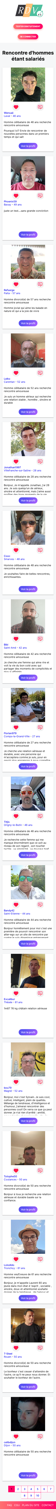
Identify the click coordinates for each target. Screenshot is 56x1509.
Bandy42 (9, 910)
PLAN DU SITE (30, 1505)
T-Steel (8, 1353)
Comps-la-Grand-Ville (17, 736)
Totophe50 (10, 1176)
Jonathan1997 (12, 467)
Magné (8, 1090)
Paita (7, 293)
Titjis (7, 821)
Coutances (10, 1179)
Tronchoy (9, 1268)
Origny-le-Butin (13, 824)
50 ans (23, 1179)
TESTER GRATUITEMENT (28, 26)
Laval (7, 115)
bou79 (8, 1087)
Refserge (9, 290)
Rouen (7, 1356)
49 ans (18, 204)
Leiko (7, 378)
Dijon (7, 1445)
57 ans (16, 293)
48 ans (21, 559)
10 (37, 1495)
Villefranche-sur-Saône (17, 470)
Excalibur (9, 999)
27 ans (36, 736)
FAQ (9, 1505)
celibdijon (9, 1442)
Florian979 (10, 733)
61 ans (18, 1002)
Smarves (9, 559)
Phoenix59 (10, 201)
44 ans (26, 913)
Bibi (6, 644)
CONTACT (48, 1505)
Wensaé (8, 112)
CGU (17, 1505)
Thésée (8, 1002)
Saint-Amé (10, 647)
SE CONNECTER (28, 36)
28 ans (37, 470)
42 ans (23, 647)
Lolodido (9, 1265)
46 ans (17, 115)
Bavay (7, 204)
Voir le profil (28, 146)
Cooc (7, 555)
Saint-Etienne (12, 913)
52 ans (21, 381)
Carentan (9, 381)
